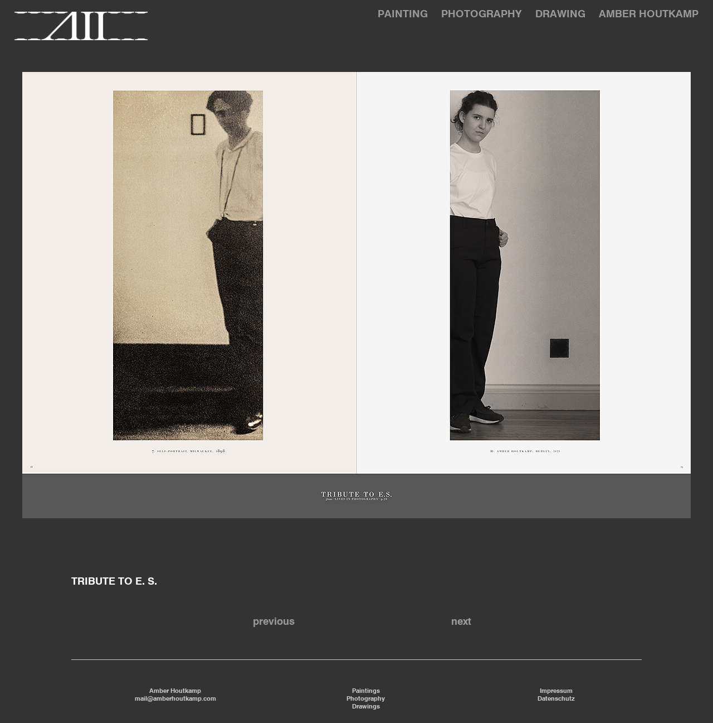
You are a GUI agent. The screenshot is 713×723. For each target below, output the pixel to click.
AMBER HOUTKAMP (649, 14)
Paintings (366, 691)
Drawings (366, 706)
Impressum (556, 691)
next (461, 622)
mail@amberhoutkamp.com (175, 699)
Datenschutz (556, 699)
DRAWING (560, 14)
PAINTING (403, 14)
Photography (365, 699)
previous (274, 622)
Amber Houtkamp (175, 691)
